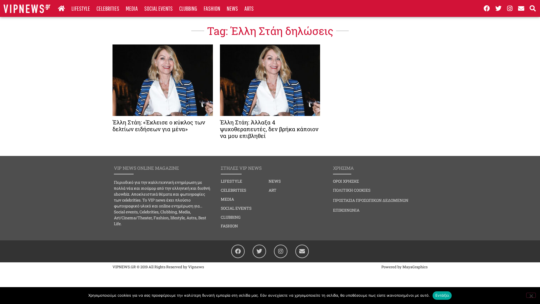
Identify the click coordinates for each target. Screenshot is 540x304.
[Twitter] (498, 8)
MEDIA (132, 8)
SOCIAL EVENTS (158, 8)
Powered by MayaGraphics (404, 266)
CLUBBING (188, 8)
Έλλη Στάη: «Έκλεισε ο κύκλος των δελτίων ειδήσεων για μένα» (158, 126)
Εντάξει (442, 295)
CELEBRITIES (107, 8)
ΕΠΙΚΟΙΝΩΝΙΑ (346, 210)
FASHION (212, 8)
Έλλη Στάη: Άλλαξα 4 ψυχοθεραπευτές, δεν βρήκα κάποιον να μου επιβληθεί (269, 129)
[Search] (532, 8)
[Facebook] (487, 8)
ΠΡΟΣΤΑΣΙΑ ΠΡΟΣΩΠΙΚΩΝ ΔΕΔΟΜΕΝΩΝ (370, 200)
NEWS (232, 8)
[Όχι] (531, 295)
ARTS (249, 8)
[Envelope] (521, 8)
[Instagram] (510, 8)
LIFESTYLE (80, 8)
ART (272, 190)
